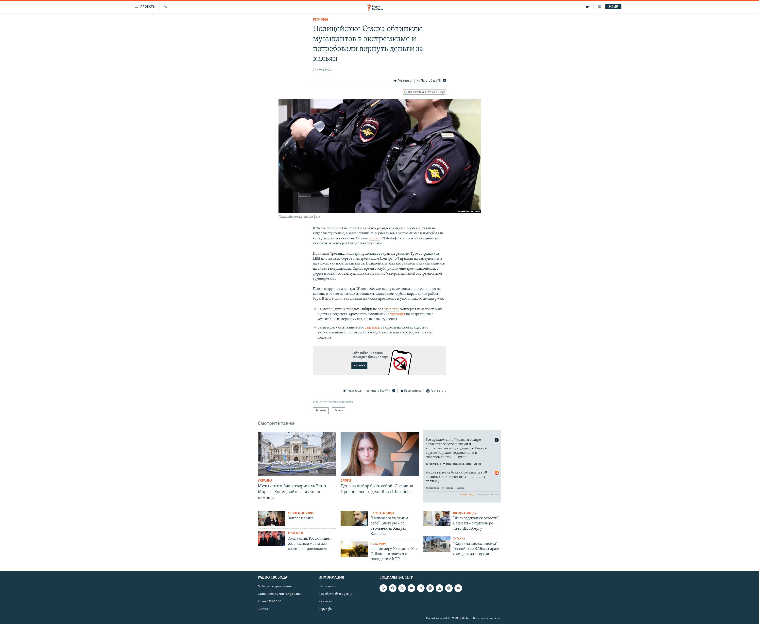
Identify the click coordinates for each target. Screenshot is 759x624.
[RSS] (439, 588)
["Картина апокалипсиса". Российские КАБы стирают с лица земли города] (436, 544)
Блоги (346, 481)
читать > (359, 365)
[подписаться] (458, 588)
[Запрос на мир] (271, 518)
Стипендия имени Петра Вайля (280, 594)
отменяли (391, 309)
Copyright (325, 609)
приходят (398, 314)
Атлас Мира (295, 533)
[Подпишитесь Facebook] (392, 588)
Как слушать (327, 586)
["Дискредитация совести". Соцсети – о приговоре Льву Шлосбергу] (436, 518)
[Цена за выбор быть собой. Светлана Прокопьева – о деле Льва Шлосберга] (380, 454)
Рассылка (325, 601)
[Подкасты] (449, 588)
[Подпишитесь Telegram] (421, 588)
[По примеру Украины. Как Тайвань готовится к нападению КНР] (354, 549)
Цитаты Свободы (382, 513)
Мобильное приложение (275, 586)
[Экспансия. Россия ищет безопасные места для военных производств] (271, 538)
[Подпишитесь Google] (383, 588)
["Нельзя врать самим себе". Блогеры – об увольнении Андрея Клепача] (354, 518)
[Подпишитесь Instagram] (430, 588)
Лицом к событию (300, 513)
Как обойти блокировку (335, 594)
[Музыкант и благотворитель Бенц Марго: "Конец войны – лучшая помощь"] (297, 454)
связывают (373, 327)
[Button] (403, 80)
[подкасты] (599, 7)
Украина (265, 481)
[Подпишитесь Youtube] (411, 588)
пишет (374, 238)
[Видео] (588, 7)
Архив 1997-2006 (269, 601)
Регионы (320, 20)
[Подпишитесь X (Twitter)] (402, 588)
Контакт (263, 609)
